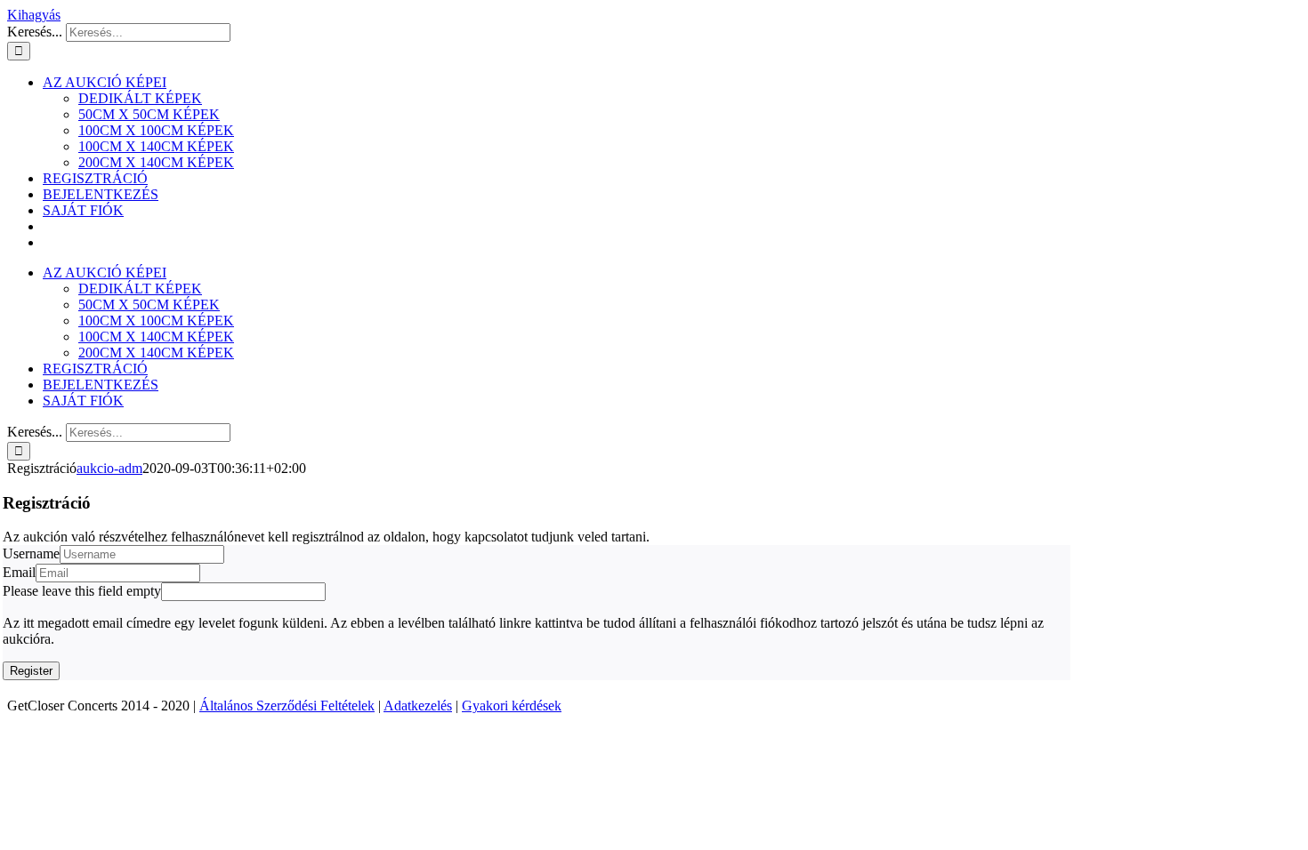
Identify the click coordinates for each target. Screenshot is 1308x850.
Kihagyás (34, 14)
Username (31, 553)
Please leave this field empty (82, 590)
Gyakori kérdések (511, 705)
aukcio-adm (109, 468)
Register (31, 671)
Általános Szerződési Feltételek (287, 705)
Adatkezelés (418, 705)
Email (19, 572)
